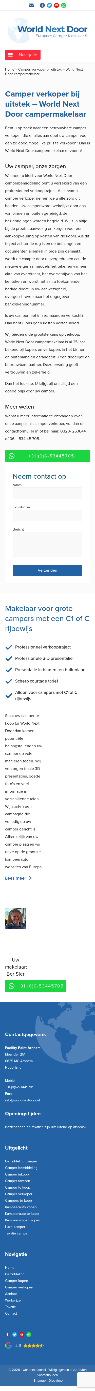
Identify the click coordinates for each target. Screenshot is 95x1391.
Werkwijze (13, 1300)
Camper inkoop (17, 1174)
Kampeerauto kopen (21, 1207)
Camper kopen (16, 1281)
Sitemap (40, 1381)
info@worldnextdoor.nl (22, 1100)
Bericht (18, 530)
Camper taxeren (17, 1181)
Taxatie (10, 1307)
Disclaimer (56, 1381)
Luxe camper (15, 1227)
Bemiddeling (15, 1274)
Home (9, 69)
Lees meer (15, 878)
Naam (17, 485)
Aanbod (11, 1294)
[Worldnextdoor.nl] (47, 30)
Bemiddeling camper (21, 1161)
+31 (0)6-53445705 (51, 456)
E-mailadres (22, 507)
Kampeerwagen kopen (22, 1220)
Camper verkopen (19, 1287)
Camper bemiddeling (21, 1168)
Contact (11, 1313)
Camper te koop (17, 1187)
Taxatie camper (17, 1233)
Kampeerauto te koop (22, 1214)
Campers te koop (18, 1200)
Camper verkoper (18, 1194)
